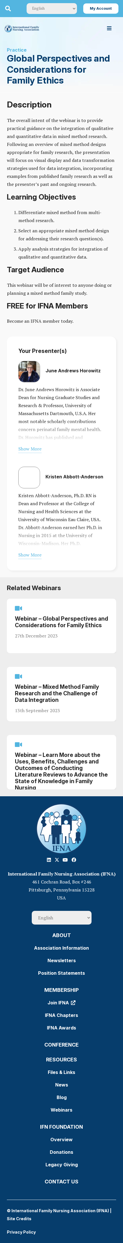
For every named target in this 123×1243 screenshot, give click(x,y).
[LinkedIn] (49, 860)
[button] (8, 8)
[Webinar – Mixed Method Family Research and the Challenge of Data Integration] (61, 694)
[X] (57, 860)
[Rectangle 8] (61, 828)
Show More (29, 449)
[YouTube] (65, 860)
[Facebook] (74, 860)
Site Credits (19, 1218)
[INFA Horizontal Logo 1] (22, 28)
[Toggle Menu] (109, 28)
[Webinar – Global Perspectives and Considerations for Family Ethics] (61, 626)
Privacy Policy (21, 1232)
